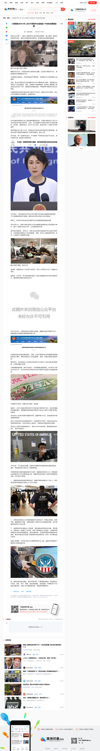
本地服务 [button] (49, 2)
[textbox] (45, 9)
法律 (21, 2)
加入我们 (73, 748)
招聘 (43, 2)
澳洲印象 (28, 591)
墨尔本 (36, 13)
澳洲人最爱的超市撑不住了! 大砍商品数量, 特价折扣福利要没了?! (42, 646)
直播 (16, 2)
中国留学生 (16, 591)
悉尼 (52, 13)
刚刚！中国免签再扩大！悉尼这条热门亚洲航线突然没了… (41, 671)
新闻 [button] (11, 2)
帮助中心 (56, 748)
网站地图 (82, 748)
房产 (27, 2)
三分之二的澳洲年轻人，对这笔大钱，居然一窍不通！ (40, 658)
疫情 (40, 13)
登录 (41, 627)
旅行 (32, 2)
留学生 (48, 13)
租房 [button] (37, 2)
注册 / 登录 (83, 2)
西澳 (44, 13)
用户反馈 (64, 748)
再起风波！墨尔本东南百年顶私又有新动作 (36, 684)
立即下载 (93, 10)
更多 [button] (61, 2)
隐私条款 (47, 748)
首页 (5, 2)
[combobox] (45, 9)
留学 (8, 18)
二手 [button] (56, 2)
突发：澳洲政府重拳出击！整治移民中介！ (36, 698)
